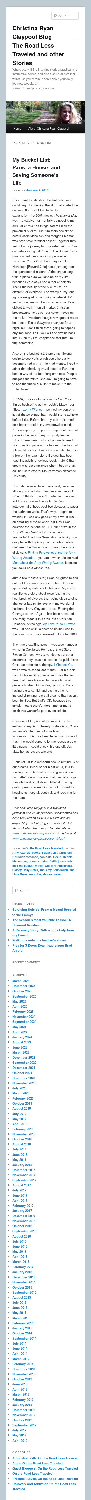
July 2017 (19, 1190)
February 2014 (22, 1364)
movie (39, 865)
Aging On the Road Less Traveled (37, 1463)
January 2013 (22, 1404)
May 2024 (19, 1026)
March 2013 (20, 1394)
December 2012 (23, 1409)
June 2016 (19, 1246)
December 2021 (23, 1067)
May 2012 (19, 1435)
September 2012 (24, 1425)
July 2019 (19, 1113)
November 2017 (23, 1174)
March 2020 (20, 1093)
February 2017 (22, 1205)
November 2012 (23, 1415)
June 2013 (19, 1384)
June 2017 (19, 1195)
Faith (53, 861)
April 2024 (19, 1032)
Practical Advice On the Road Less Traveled (45, 1478)
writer (58, 874)
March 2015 (20, 1318)
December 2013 (23, 1369)
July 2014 (19, 1343)
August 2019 (21, 1108)
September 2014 (24, 1338)
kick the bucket (22, 865)
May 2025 (19, 1001)
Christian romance (25, 857)
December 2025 (23, 985)
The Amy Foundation (54, 870)
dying (44, 861)
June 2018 (19, 1154)
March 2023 (20, 1052)
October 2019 (22, 1103)
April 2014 (19, 1353)
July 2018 (19, 1149)
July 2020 (19, 1088)
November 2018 (23, 1134)
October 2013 (22, 1379)
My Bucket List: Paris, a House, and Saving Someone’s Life (36, 171)
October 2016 (22, 1225)
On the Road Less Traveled (44, 848)
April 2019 (19, 1123)
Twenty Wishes (31, 409)
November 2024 (23, 1016)
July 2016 (19, 1241)
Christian (65, 852)
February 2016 (22, 1266)
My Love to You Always (59, 623)
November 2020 (23, 1083)
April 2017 (19, 1200)
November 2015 (23, 1282)
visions (47, 874)
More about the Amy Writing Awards (37, 562)
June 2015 (19, 1307)
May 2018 (19, 1159)
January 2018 (22, 1164)
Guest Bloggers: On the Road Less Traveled (45, 1468)
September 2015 (24, 1292)
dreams (34, 861)
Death (57, 857)
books (36, 852)
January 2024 (22, 1037)
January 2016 (22, 1271)
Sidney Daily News (25, 870)
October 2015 (22, 1287)
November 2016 (23, 1220)
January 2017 (22, 1210)
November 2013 (23, 1374)
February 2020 (22, 1098)
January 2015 (22, 1328)
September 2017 (24, 1180)
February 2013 (22, 1399)
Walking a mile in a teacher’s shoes (39, 940)
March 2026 (20, 980)
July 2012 (19, 1430)
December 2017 (23, 1169)
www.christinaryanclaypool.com (34, 833)
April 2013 (19, 1389)
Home (17, 128)
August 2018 (21, 1144)
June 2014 (19, 1348)
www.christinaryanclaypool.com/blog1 (38, 838)
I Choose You (63, 664)
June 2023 (19, 1047)
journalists (65, 861)
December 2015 (23, 1277)
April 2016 (19, 1256)
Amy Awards (21, 852)
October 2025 (22, 991)
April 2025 (19, 1006)
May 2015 (19, 1312)
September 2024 (24, 1021)
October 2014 (22, 1333)
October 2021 (22, 1072)
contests (46, 857)
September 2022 (24, 1062)
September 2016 (24, 1231)
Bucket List (50, 852)
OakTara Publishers (58, 865)
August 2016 (21, 1236)
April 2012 (19, 1440)
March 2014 (20, 1358)
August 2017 (21, 1185)
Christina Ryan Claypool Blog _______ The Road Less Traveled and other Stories (44, 45)
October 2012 (22, 1420)
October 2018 (22, 1139)
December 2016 (23, 1215)
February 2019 (22, 1129)
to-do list (35, 874)
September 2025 (24, 996)
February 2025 (22, 1011)
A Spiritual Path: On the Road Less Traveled (45, 1458)
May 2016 (19, 1251)
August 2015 (21, 1297)
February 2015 (22, 1323)
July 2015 (19, 1302)
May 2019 (19, 1118)
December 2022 (23, 1057)
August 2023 (21, 1042)
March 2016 (20, 1261)
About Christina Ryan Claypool (48, 128)
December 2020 (23, 1078)
